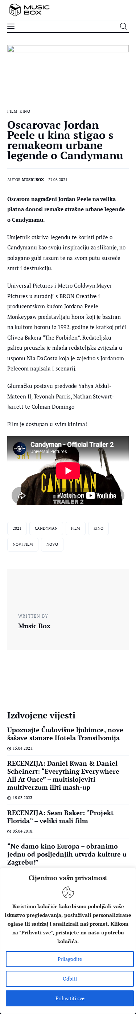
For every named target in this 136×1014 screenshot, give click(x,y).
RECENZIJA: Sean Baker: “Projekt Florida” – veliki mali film (60, 817)
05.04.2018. (23, 831)
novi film (23, 544)
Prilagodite (70, 958)
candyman (46, 528)
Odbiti (70, 978)
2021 (17, 528)
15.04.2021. (23, 748)
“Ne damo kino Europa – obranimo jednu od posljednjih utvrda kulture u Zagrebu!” (67, 854)
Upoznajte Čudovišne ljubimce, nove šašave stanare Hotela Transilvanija (65, 734)
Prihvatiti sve (70, 998)
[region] (68, 940)
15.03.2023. (23, 797)
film (76, 528)
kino (98, 528)
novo (52, 544)
